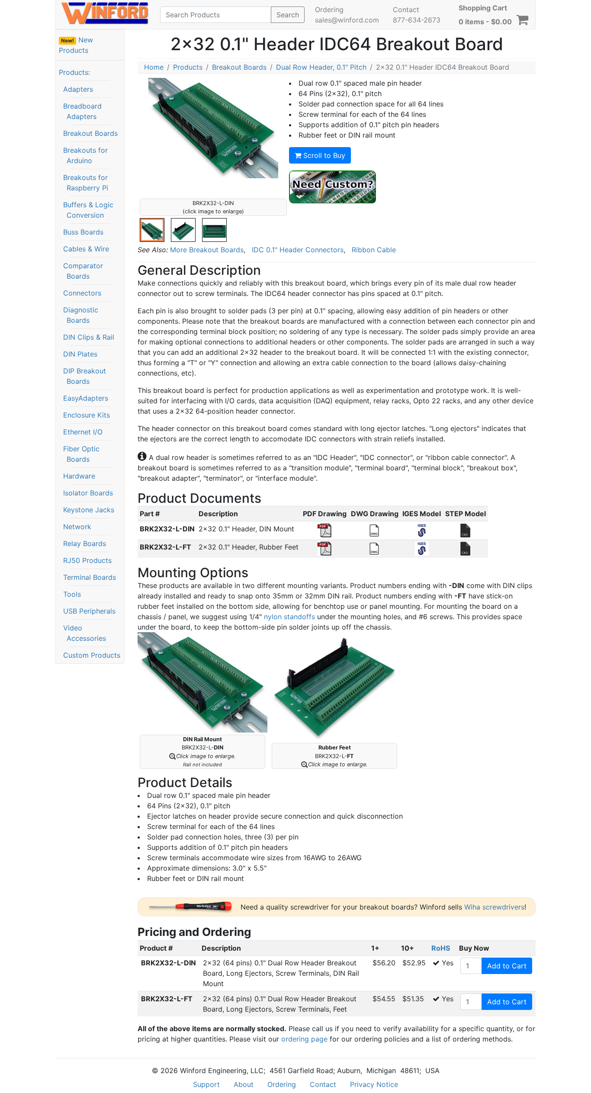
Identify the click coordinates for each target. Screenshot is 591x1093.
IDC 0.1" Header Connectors (298, 249)
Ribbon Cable (374, 249)
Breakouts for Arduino (85, 155)
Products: (74, 72)
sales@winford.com (347, 20)
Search (287, 14)
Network (77, 526)
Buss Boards (83, 232)
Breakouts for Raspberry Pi (85, 182)
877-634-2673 (416, 20)
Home (154, 67)
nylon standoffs (289, 616)
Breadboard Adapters (82, 111)
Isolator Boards (88, 493)
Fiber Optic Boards (81, 453)
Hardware (79, 476)
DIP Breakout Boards (84, 376)
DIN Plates (80, 354)
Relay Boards (84, 543)
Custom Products (91, 655)
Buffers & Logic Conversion (88, 209)
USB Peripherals (89, 611)
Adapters (78, 89)
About (244, 1084)
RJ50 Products (87, 560)
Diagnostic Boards (80, 315)
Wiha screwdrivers (494, 907)
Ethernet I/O (83, 432)
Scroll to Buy (323, 155)
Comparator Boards (83, 270)
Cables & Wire (86, 248)
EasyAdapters (85, 398)
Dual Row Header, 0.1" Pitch (321, 67)
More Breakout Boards (207, 249)
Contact (406, 9)
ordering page (304, 1039)
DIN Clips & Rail (88, 337)
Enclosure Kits (86, 415)
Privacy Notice (374, 1084)
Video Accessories (84, 633)
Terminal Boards (89, 577)
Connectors (82, 293)
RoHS (440, 948)
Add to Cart (507, 965)
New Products (76, 45)
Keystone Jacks (88, 509)
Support (206, 1084)
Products (187, 67)
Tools (72, 594)
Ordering (329, 9)
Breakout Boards (90, 133)
